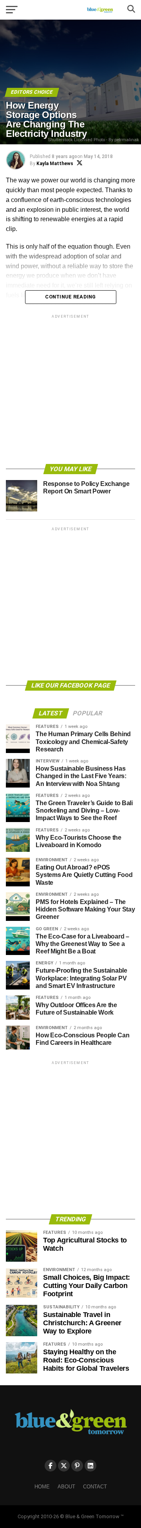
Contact (95, 1487)
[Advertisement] (70, 390)
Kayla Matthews (54, 163)
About (66, 1487)
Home (42, 1487)
